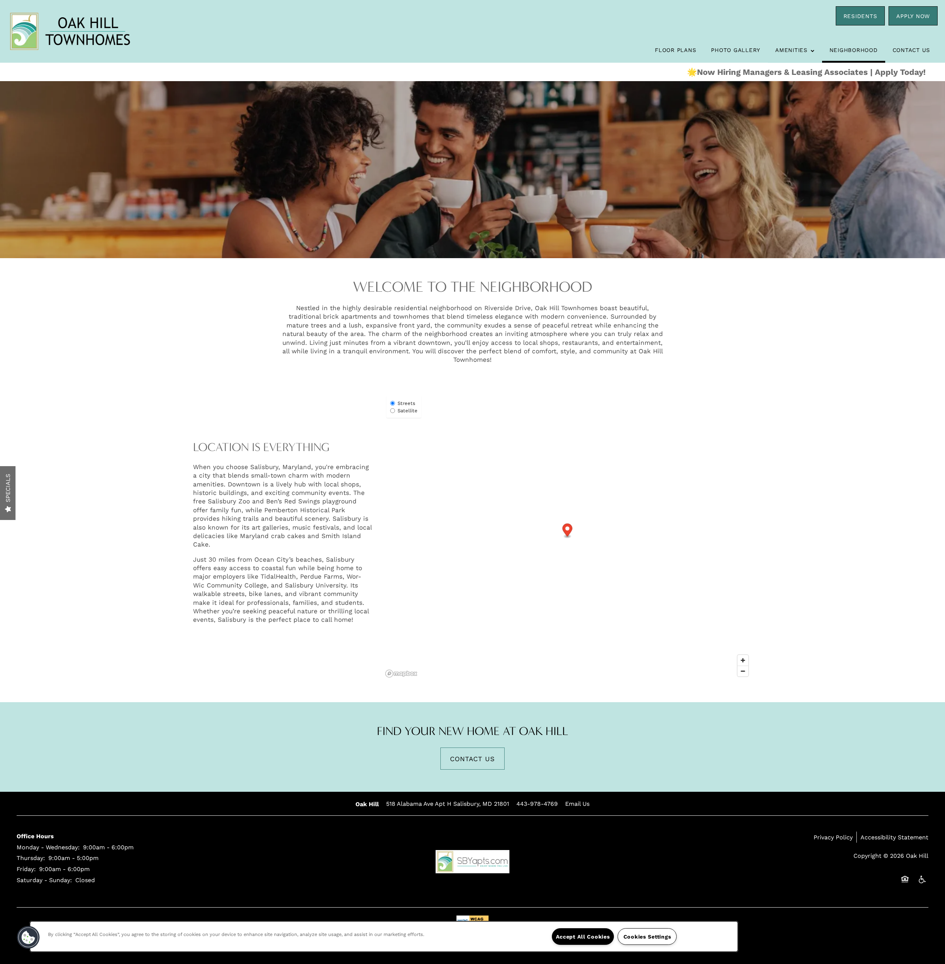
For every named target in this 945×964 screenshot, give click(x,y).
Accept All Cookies (583, 936)
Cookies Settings (647, 936)
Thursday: (31, 857)
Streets (406, 403)
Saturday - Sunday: (44, 879)
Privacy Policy (833, 837)
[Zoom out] (743, 671)
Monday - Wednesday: (48, 847)
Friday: (26, 868)
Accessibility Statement (894, 837)
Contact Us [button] (472, 758)
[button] (860, 15)
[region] (384, 936)
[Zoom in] (743, 660)
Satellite (407, 410)
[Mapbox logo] (401, 673)
